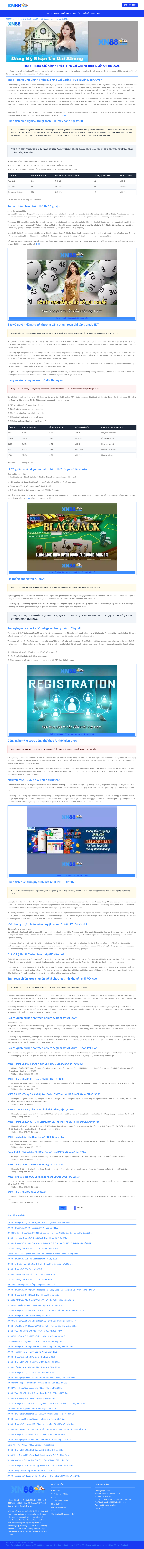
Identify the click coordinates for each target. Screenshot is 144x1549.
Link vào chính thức (59, 1507)
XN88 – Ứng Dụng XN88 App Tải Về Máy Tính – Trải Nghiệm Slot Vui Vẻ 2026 (42, 1326)
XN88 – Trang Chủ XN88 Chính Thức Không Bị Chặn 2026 (33, 1295)
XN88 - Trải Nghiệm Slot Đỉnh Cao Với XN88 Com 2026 (32, 1352)
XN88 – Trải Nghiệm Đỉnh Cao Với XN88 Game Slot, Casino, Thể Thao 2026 (41, 1378)
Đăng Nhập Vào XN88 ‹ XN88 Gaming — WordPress (31, 1445)
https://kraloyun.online (111, 1493)
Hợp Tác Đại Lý (57, 1504)
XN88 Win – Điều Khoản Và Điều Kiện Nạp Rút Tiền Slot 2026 (35, 1305)
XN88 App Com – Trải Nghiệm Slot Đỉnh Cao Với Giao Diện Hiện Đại (38, 1460)
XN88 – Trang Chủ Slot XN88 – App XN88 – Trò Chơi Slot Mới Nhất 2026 (40, 1466)
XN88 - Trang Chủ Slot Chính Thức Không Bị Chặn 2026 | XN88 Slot (38, 1393)
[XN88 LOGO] (17, 5)
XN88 (64, 115)
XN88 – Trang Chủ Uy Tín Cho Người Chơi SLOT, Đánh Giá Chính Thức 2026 (46, 1064)
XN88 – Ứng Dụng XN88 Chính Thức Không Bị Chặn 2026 (34, 1367)
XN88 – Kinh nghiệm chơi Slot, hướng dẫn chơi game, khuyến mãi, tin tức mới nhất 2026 (47, 1429)
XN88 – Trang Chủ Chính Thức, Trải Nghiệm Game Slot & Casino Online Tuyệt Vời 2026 (46, 1404)
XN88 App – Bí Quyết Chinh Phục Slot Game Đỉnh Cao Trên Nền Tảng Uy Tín (42, 1321)
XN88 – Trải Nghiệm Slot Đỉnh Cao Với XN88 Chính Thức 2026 (35, 1450)
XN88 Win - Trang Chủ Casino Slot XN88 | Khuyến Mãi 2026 (35, 1388)
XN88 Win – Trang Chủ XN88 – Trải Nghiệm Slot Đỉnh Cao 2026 (36, 1336)
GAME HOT (56, 1491)
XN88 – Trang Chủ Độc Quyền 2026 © (27, 1192)
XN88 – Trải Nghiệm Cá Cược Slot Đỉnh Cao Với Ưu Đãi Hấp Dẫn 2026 (39, 1440)
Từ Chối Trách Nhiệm (59, 1501)
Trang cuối (80, 1208)
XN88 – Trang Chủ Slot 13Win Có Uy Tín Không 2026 (31, 1357)
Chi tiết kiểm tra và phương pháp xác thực (24, 200)
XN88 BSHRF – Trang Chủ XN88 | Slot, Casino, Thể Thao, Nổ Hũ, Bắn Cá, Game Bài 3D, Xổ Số (54, 1094)
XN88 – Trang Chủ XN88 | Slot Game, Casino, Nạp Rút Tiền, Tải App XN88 (40, 1347)
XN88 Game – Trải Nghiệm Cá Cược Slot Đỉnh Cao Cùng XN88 (36, 1342)
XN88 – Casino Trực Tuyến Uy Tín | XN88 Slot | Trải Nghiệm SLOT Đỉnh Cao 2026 (44, 1476)
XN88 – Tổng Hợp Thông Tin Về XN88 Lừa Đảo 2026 (31, 1471)
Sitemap (30, 1542)
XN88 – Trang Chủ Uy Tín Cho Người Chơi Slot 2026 (31, 1373)
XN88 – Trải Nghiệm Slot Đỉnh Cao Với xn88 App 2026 (32, 1398)
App (53, 1511)
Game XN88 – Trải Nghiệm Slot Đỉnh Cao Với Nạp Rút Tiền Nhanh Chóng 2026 (47, 1152)
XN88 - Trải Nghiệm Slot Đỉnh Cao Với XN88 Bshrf (30, 1280)
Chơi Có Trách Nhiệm (59, 1494)
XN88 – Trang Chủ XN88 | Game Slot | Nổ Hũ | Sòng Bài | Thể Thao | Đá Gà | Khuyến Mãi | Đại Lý (51, 1290)
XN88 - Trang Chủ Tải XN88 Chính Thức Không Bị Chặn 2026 (35, 1331)
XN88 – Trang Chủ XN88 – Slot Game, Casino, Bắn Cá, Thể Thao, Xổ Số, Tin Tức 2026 (46, 1311)
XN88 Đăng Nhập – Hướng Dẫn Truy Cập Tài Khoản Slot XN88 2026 (38, 1383)
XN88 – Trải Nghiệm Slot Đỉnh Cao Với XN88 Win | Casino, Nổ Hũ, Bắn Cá (41, 1414)
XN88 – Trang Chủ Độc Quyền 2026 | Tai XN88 (29, 1316)
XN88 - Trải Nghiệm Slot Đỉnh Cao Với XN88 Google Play (36, 1137)
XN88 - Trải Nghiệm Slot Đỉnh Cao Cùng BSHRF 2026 (31, 1274)
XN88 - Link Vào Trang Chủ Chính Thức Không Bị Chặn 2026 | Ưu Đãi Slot (44, 1177)
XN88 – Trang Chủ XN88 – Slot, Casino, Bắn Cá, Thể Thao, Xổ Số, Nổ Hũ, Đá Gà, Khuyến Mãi (53, 1122)
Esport (53, 1497)
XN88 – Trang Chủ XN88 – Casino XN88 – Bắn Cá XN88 (36, 1079)
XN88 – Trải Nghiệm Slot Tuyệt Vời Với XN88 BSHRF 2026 (34, 1362)
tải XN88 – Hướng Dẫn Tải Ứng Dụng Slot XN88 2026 (31, 1285)
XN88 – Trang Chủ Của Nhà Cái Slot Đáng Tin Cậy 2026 (35, 1165)
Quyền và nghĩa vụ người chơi (63, 1514)
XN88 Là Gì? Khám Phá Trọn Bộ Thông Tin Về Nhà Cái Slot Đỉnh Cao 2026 (41, 1300)
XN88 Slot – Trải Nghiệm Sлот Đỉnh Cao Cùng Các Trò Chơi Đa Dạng (38, 1455)
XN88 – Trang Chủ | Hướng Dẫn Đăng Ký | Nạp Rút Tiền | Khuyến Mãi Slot (41, 1424)
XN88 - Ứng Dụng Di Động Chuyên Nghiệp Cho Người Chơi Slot (36, 1419)
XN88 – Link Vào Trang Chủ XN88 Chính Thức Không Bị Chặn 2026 (41, 1109)
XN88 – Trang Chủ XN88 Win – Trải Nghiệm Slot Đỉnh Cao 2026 (36, 1435)
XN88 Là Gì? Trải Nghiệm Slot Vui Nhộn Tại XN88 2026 (32, 1409)
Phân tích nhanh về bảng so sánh (20, 463)
